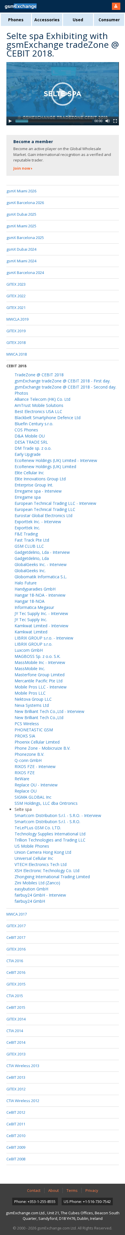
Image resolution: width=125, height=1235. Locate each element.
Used (78, 19)
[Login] (116, 6)
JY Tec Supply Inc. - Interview (41, 613)
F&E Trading (26, 534)
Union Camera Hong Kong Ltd (43, 852)
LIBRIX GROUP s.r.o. (33, 644)
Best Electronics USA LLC (38, 411)
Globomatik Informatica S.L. (41, 576)
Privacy (91, 1190)
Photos (21, 393)
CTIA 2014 (14, 1030)
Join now (21, 168)
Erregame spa (28, 497)
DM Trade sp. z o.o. (33, 448)
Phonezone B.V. (29, 754)
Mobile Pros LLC (30, 693)
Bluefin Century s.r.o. (34, 423)
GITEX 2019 (16, 330)
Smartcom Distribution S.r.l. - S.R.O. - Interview (58, 815)
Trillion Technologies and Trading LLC (50, 840)
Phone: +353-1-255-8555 (35, 1201)
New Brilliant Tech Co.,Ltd (39, 717)
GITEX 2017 (16, 925)
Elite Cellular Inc (29, 472)
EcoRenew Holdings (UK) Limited (45, 466)
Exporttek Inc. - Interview (38, 521)
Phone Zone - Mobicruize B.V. (42, 748)
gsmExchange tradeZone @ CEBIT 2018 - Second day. (65, 387)
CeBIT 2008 (15, 1159)
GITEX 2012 (16, 1089)
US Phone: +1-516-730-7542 (87, 1201)
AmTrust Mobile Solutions (39, 405)
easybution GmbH (31, 889)
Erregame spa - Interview (38, 491)
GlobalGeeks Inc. (30, 570)
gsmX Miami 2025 (21, 226)
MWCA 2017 (16, 914)
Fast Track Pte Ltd (32, 540)
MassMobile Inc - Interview (40, 662)
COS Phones (26, 430)
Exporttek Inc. (27, 527)
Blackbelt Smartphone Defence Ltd (48, 417)
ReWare (22, 778)
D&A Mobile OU (30, 436)
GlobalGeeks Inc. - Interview (41, 564)
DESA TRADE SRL (31, 442)
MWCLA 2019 (17, 319)
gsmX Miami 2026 (21, 191)
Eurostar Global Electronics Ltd (43, 515)
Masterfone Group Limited (40, 674)
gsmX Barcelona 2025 (25, 237)
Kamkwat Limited (31, 632)
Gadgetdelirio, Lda (32, 558)
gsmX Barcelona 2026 (25, 202)
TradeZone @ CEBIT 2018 (39, 374)
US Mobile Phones (32, 846)
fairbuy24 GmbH (30, 901)
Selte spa (23, 809)
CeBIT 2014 (15, 1042)
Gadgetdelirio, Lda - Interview (42, 552)
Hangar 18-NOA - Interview (40, 595)
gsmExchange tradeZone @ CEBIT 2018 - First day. (62, 381)
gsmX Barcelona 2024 (25, 272)
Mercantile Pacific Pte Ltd (39, 681)
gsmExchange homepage (21, 6)
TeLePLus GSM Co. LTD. (38, 827)
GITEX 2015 (16, 984)
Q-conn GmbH (28, 760)
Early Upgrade (28, 454)
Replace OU (26, 791)
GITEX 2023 (16, 284)
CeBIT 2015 (15, 1007)
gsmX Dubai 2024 (21, 249)
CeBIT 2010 (15, 1135)
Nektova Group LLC (33, 699)
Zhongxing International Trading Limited (52, 876)
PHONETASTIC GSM (34, 729)
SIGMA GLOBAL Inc (33, 797)
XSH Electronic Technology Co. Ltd (47, 870)
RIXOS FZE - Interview (35, 766)
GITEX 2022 (16, 295)
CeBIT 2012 (15, 1112)
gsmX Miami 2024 (21, 260)
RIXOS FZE (25, 772)
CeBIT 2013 (15, 1077)
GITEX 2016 (16, 949)
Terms (72, 1190)
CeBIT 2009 (15, 1147)
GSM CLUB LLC (29, 546)
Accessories (47, 19)
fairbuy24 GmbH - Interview (40, 895)
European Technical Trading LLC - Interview (55, 503)
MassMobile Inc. (30, 668)
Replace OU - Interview (36, 785)
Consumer (109, 19)
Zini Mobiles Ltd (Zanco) (37, 883)
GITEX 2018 (16, 342)
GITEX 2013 (16, 1054)
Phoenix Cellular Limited (37, 742)
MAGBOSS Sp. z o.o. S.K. (37, 656)
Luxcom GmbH (29, 650)
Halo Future (26, 583)
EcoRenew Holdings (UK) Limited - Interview (56, 460)
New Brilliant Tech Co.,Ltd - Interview (49, 711)
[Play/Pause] (10, 121)
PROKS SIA (25, 736)
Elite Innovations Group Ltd (40, 479)
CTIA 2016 (14, 960)
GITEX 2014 (16, 1019)
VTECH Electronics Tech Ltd (41, 864)
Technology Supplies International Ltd (50, 834)
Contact (33, 1190)
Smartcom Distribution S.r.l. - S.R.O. (47, 821)
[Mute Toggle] (107, 121)
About (53, 1190)
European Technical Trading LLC (45, 509)
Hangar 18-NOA (29, 601)
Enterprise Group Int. (34, 485)
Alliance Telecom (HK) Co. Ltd (42, 399)
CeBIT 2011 (15, 1124)
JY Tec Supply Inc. (31, 619)
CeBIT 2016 (15, 972)
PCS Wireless (27, 723)
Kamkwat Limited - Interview (41, 625)
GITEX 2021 (16, 307)
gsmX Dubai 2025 (21, 214)
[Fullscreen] (115, 121)
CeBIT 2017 (15, 937)
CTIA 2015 (14, 995)
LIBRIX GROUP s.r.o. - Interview (44, 638)
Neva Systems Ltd (32, 705)
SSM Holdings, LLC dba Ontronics (46, 803)
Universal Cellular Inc (34, 858)
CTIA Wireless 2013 (22, 1065)
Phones (16, 19)
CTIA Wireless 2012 (22, 1100)
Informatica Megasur (34, 607)
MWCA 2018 (16, 354)
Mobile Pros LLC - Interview (41, 687)
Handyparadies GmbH (35, 589)
